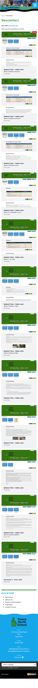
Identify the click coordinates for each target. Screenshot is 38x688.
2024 (13, 26)
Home (3, 16)
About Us (9, 599)
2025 (9, 26)
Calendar (9, 604)
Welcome (9, 597)
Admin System (4, 674)
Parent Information (13, 602)
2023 (16, 26)
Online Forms (10, 607)
